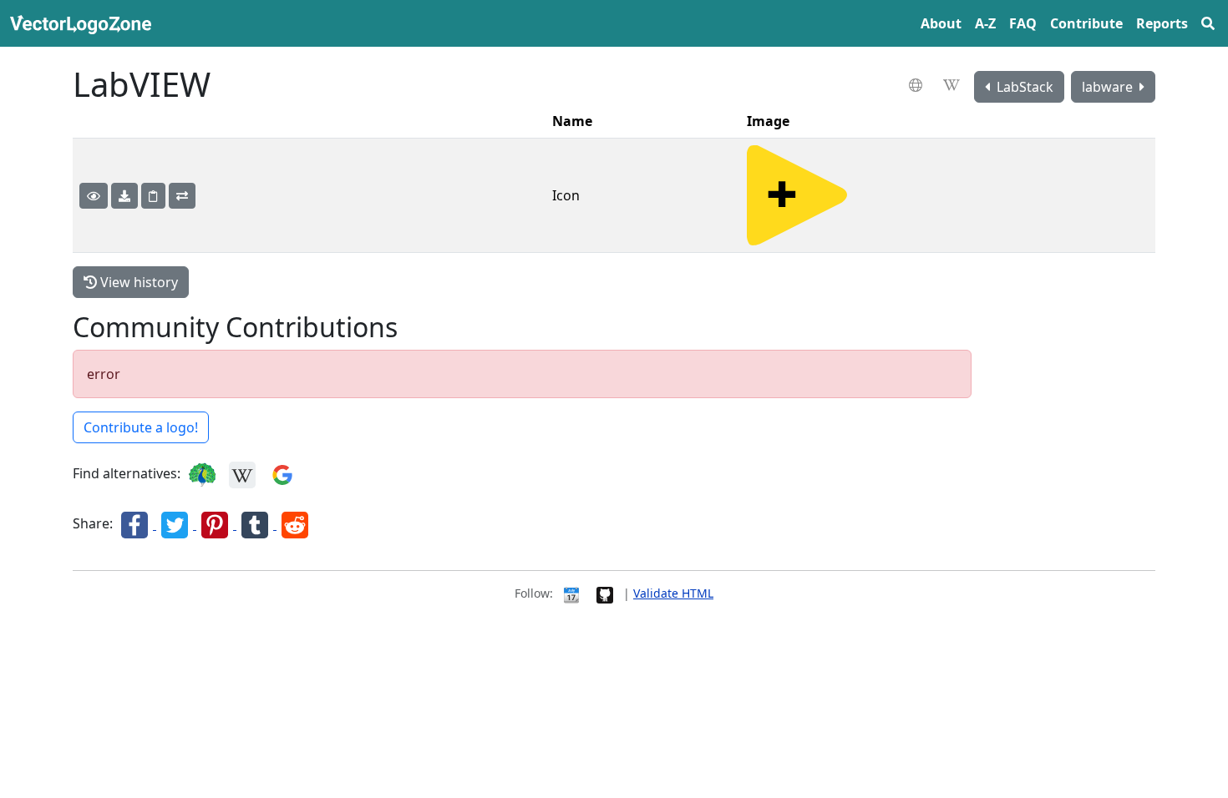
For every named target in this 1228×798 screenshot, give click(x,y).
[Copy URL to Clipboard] (153, 196)
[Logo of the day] (571, 593)
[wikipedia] (953, 85)
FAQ (1023, 23)
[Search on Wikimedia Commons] (242, 474)
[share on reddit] (295, 524)
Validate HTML (673, 593)
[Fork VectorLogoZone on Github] (605, 593)
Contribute (1086, 23)
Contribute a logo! (141, 427)
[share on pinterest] (216, 524)
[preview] (93, 196)
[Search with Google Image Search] (282, 474)
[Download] (124, 196)
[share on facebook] (136, 524)
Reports (1162, 23)
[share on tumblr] (256, 524)
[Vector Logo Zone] (84, 23)
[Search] (1208, 23)
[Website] (917, 85)
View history (137, 282)
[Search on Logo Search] (202, 474)
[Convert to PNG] (182, 196)
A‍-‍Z (985, 23)
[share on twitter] (176, 524)
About (941, 23)
